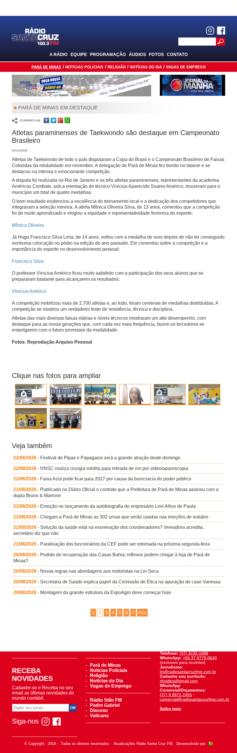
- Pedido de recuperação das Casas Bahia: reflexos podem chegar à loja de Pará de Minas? (111, 557)
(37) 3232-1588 (193, 653)
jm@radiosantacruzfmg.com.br (188, 671)
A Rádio (58, 54)
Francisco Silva (28, 261)
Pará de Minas (46, 67)
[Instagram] (210, 31)
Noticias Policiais (84, 67)
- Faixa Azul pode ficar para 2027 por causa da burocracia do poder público (102, 478)
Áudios (137, 54)
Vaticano (99, 715)
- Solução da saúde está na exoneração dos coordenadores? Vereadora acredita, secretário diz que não (108, 530)
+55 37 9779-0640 (200, 657)
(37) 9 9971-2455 (176, 694)
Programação (108, 54)
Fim (142, 612)
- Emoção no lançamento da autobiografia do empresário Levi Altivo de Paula (104, 506)
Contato (177, 54)
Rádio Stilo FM (106, 700)
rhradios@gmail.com (179, 681)
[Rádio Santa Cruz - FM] (35, 35)
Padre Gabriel (105, 705)
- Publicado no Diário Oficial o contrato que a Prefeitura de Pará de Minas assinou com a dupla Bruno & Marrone (116, 492)
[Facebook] (221, 31)
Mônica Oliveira (28, 225)
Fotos (156, 54)
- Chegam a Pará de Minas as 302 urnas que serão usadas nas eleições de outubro (110, 516)
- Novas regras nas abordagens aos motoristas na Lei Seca (86, 571)
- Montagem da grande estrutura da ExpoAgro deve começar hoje (92, 592)
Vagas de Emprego (186, 67)
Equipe (79, 54)
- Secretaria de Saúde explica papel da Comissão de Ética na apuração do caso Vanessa (117, 581)
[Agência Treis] (210, 743)
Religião (117, 67)
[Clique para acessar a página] (81, 85)
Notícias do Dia (146, 67)
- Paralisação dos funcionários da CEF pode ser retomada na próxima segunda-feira (111, 544)
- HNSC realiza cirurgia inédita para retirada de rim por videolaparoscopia (100, 468)
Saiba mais (170, 708)
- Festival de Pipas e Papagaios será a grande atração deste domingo (96, 457)
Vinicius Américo (29, 291)
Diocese (99, 710)
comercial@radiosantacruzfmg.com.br (194, 699)
